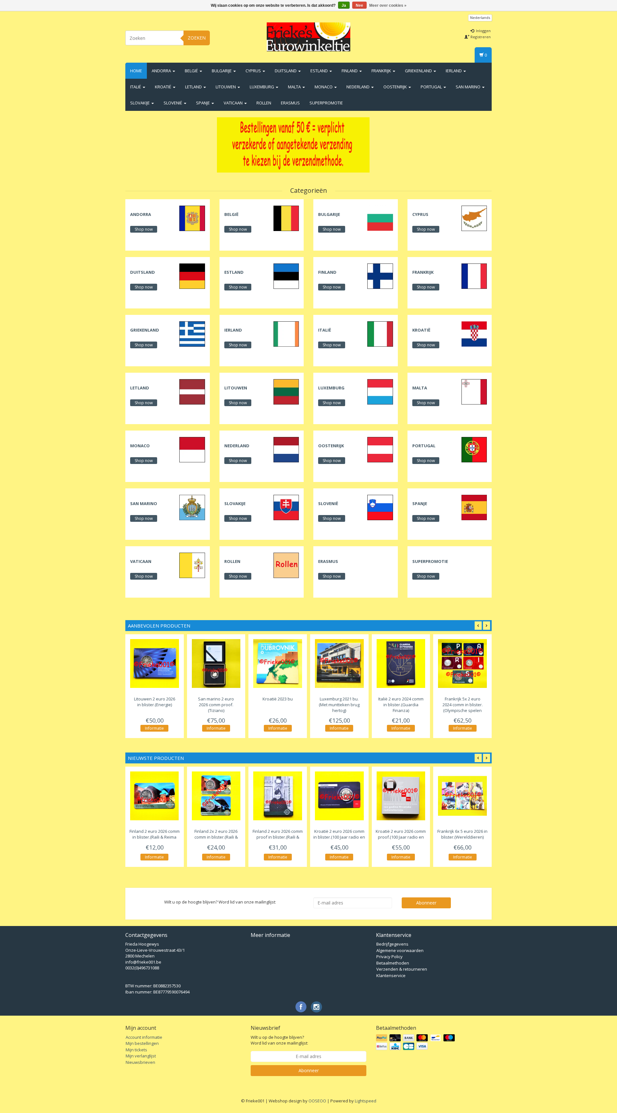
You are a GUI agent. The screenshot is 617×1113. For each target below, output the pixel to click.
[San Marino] (192, 507)
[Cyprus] (474, 218)
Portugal (432, 87)
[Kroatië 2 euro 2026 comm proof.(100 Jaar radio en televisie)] (401, 796)
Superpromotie (326, 103)
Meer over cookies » (388, 5)
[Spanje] (474, 507)
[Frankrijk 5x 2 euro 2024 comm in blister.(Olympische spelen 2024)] (462, 663)
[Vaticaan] (192, 565)
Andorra (162, 71)
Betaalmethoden (392, 963)
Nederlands (480, 17)
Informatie (154, 728)
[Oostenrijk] (380, 449)
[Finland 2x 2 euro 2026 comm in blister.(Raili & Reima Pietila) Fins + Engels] (216, 796)
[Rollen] (286, 565)
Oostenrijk (395, 87)
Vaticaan (234, 103)
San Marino (468, 87)
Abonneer (426, 903)
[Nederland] (286, 449)
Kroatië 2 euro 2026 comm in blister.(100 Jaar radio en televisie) (339, 837)
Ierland (454, 71)
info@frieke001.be (143, 962)
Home (136, 71)
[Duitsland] (192, 276)
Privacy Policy (389, 956)
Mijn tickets (136, 1050)
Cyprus (254, 71)
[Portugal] (474, 449)
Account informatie (144, 1037)
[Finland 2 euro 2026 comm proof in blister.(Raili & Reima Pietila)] (278, 796)
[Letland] (192, 391)
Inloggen (483, 30)
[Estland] (286, 276)
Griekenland (419, 71)
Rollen (263, 103)
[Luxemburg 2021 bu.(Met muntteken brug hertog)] (339, 663)
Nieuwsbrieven (140, 1062)
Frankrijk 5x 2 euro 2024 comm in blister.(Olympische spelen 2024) (463, 707)
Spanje (203, 103)
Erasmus (290, 103)
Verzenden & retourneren (401, 969)
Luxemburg (262, 87)
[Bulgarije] (380, 218)
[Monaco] (192, 449)
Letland (194, 87)
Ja (344, 5)
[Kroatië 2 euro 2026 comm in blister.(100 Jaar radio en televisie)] (339, 796)
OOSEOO (317, 1101)
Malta (295, 87)
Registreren (480, 36)
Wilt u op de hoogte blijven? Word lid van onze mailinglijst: (279, 1040)
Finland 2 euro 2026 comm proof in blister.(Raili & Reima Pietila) (278, 837)
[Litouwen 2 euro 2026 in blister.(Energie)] (155, 663)
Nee (359, 5)
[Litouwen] (286, 391)
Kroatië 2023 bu (278, 699)
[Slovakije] (286, 507)
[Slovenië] (380, 507)
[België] (286, 218)
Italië (136, 87)
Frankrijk (381, 71)
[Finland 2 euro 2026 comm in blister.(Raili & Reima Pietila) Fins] (155, 796)
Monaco (324, 87)
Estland (319, 71)
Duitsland (286, 71)
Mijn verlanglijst (141, 1056)
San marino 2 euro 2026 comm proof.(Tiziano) (216, 704)
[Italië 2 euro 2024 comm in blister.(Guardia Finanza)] (401, 663)
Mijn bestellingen (142, 1043)
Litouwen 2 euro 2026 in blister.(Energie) (154, 702)
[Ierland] (286, 333)
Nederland (358, 87)
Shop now (144, 229)
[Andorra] (192, 218)
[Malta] (474, 391)
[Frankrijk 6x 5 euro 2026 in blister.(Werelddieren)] (462, 796)
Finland (350, 71)
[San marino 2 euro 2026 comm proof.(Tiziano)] (216, 663)
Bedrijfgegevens (392, 944)
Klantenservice (391, 975)
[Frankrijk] (474, 276)
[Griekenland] (192, 333)
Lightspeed (365, 1101)
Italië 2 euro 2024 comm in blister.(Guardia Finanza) (401, 704)
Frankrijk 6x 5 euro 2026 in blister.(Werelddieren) (462, 834)
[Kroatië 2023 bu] (278, 663)
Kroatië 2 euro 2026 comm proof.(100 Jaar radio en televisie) (401, 837)
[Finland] (380, 276)
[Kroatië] (474, 333)
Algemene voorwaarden (400, 950)
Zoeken (197, 38)
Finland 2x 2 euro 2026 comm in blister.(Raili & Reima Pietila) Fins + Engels (216, 837)
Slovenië (173, 103)
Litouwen (226, 87)
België (192, 71)
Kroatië (163, 87)
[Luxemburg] (380, 391)
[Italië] (380, 333)
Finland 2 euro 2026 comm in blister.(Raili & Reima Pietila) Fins (155, 837)
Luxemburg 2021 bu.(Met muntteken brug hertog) (339, 704)
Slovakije (140, 103)
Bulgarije (222, 71)
